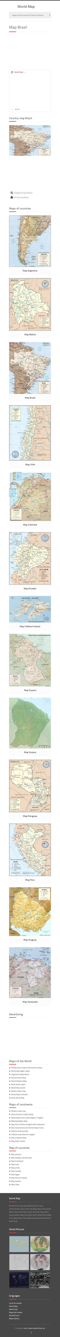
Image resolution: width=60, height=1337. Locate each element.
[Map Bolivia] (30, 330)
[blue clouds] (40, 1280)
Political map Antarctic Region (23, 1134)
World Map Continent (19, 1094)
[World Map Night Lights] (19, 1280)
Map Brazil (30, 397)
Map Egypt (15, 1174)
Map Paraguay (30, 816)
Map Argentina (30, 270)
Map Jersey (15, 1167)
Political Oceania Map (19, 1131)
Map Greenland (17, 1161)
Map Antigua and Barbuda (21, 1157)
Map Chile (30, 464)
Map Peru (30, 879)
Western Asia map (18, 1111)
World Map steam (18, 1087)
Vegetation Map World (20, 1074)
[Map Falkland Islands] (30, 622)
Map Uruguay (30, 939)
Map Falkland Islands (30, 626)
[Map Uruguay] (30, 935)
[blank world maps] (19, 1262)
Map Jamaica (16, 1154)
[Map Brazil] (30, 155)
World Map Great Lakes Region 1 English (27, 1117)
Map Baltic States (18, 1141)
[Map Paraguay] (30, 811)
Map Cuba (15, 1164)
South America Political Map (22, 1114)
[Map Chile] (30, 460)
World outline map (18, 1091)
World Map (26, 6)
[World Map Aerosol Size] (40, 1244)
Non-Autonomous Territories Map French (27, 1127)
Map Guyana (30, 690)
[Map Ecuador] (30, 584)
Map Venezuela (30, 1001)
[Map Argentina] (30, 266)
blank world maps (18, 1084)
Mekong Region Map (19, 1121)
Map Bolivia (30, 334)
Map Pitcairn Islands (19, 1177)
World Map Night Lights (20, 1071)
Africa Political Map (18, 1137)
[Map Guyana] (30, 685)
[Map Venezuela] (30, 997)
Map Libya (15, 1184)
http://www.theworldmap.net (34, 1328)
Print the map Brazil (21, 197)
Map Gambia (16, 1171)
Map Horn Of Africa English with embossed (28, 1124)
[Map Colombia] (30, 520)
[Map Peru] (30, 875)
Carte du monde (15, 1303)
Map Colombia (30, 524)
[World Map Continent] (19, 1244)
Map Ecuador (30, 588)
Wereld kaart (14, 1315)
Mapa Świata (14, 1318)
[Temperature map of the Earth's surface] (40, 1262)
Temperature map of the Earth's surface (26, 1067)
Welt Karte (13, 1309)
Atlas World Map (17, 1097)
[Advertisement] (30, 52)
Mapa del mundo (15, 1312)
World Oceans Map (18, 1077)
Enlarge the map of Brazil (23, 193)
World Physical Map (19, 1081)
